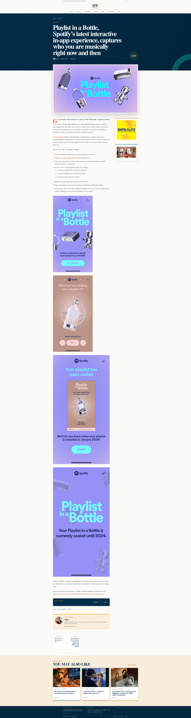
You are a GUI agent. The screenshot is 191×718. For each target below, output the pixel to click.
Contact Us (126, 716)
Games (103, 11)
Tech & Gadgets (111, 11)
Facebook (87, 594)
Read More (56, 697)
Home (72, 11)
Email (105, 602)
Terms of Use (121, 716)
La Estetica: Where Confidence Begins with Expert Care (93, 692)
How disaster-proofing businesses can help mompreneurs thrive (65, 692)
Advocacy (79, 11)
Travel (119, 11)
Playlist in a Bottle (58, 137)
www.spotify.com (66, 594)
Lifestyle (96, 11)
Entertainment (87, 11)
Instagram (100, 594)
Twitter (92, 594)
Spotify (69, 609)
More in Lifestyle (132, 664)
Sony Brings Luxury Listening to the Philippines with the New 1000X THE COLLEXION (124, 693)
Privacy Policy (115, 716)
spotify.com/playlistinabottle (66, 158)
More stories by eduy (70, 626)
